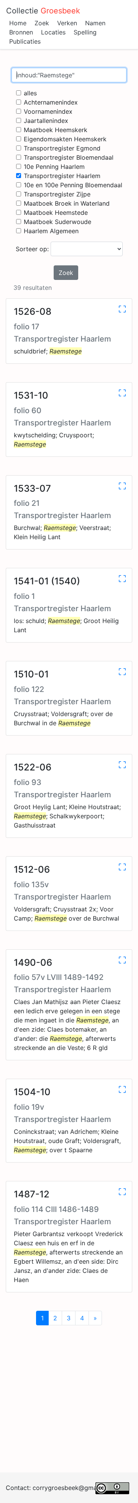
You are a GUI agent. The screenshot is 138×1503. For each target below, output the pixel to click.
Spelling (85, 32)
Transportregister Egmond (62, 148)
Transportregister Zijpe (57, 194)
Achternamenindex (51, 102)
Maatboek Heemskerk (55, 130)
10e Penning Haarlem (54, 166)
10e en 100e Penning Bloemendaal (73, 185)
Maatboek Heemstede (56, 212)
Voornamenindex (48, 111)
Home (17, 23)
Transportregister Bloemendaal (68, 157)
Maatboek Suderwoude (57, 222)
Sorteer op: (33, 249)
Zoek (41, 23)
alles (30, 93)
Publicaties (25, 41)
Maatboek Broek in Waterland (67, 203)
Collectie (43, 10)
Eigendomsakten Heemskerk (65, 139)
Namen (95, 23)
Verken (67, 23)
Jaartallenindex (46, 120)
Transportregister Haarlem (62, 176)
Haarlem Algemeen (51, 231)
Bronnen (21, 32)
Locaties (53, 32)
